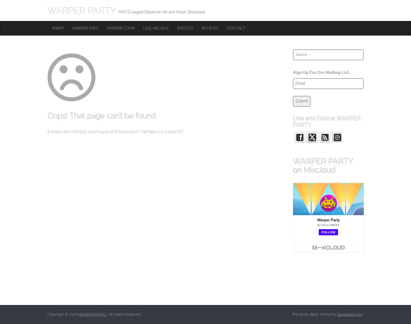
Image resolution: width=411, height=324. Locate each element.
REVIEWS (210, 28)
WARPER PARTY (82, 10)
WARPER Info (85, 28)
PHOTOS (185, 28)
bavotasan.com (350, 314)
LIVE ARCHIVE (156, 28)
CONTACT (236, 28)
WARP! (58, 28)
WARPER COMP (121, 28)
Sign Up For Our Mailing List (321, 72)
